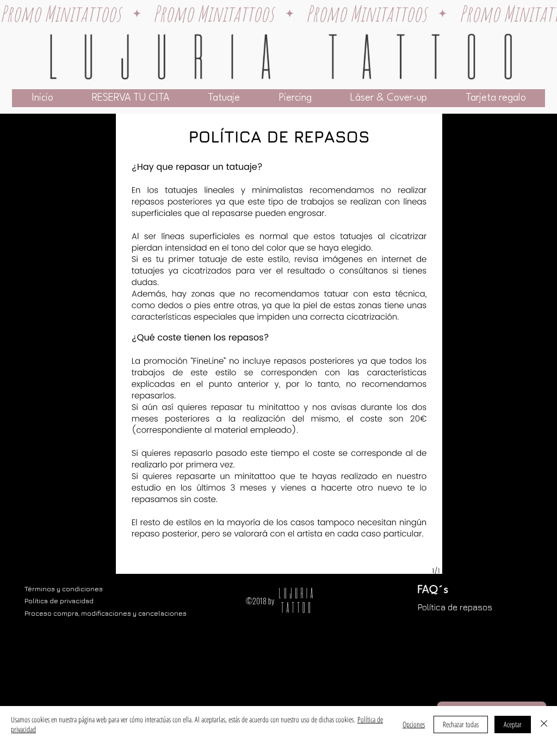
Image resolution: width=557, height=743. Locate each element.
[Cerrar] (543, 724)
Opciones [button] (414, 724)
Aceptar (513, 724)
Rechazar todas (461, 724)
